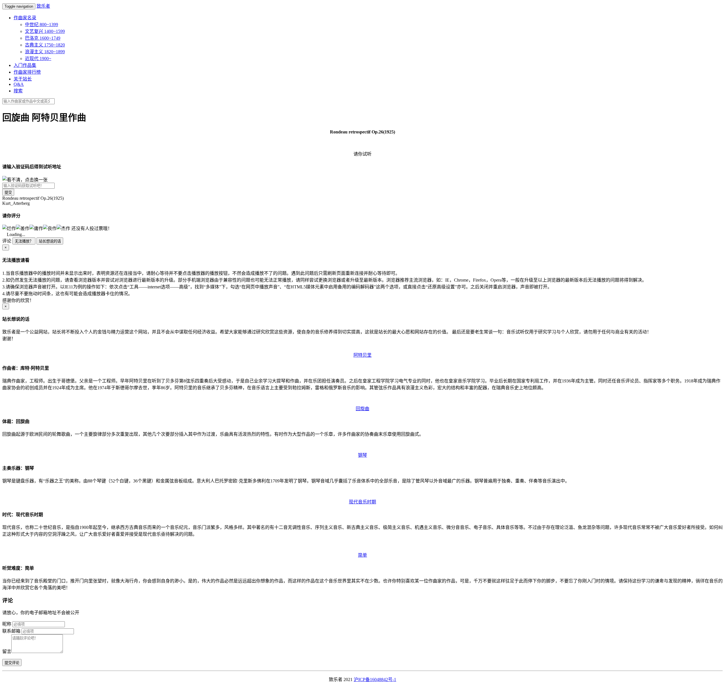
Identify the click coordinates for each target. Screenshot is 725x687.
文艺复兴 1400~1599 (45, 31)
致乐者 (43, 6)
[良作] (50, 228)
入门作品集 (25, 65)
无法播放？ (24, 241)
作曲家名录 (25, 17)
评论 (6, 241)
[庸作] (36, 228)
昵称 (6, 624)
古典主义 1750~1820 (45, 44)
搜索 (18, 90)
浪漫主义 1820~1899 (45, 51)
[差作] (22, 228)
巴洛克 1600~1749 (42, 38)
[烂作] (9, 228)
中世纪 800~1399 (41, 24)
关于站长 (23, 78)
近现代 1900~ (38, 58)
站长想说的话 (50, 241)
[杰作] (63, 228)
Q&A (19, 84)
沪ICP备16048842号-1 (375, 679)
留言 (6, 651)
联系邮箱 (11, 631)
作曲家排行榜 (27, 72)
